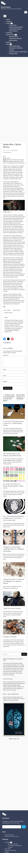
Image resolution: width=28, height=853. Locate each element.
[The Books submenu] (11, 842)
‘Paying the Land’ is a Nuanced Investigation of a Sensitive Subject (13, 581)
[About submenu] (11, 44)
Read (10, 738)
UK (15, 738)
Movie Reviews (7, 152)
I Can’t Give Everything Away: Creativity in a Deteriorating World (13, 423)
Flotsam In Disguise (10, 637)
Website (5, 381)
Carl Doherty (14, 150)
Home (8, 19)
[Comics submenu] (12, 23)
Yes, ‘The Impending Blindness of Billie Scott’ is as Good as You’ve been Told (13, 518)
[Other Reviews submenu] (16, 35)
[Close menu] (4, 16)
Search (24, 654)
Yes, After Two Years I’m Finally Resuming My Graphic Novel (13, 486)
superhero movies (8, 312)
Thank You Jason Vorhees (12, 608)
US (18, 738)
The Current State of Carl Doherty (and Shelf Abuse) (12, 455)
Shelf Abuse (5, 7)
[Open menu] (25, 12)
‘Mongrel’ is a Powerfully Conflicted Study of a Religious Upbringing (13, 549)
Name (5, 369)
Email (4, 375)
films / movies (7, 310)
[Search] (24, 826)
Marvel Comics (16, 310)
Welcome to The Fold (13, 330)
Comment (5, 355)
